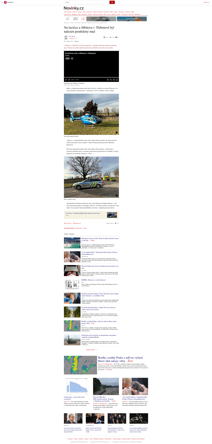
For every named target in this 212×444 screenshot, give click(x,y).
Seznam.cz (206, 2)
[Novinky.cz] (74, 8)
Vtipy (82, 282)
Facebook (70, 439)
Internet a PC (67, 14)
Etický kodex (108, 439)
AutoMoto (74, 14)
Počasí (118, 14)
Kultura (116, 12)
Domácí (80, 12)
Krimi (111, 12)
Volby (84, 12)
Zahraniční (89, 12)
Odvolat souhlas (126, 439)
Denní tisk (131, 14)
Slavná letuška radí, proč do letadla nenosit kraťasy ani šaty (99, 267)
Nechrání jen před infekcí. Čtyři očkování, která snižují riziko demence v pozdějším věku (99, 294)
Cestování (84, 14)
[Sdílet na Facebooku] (115, 223)
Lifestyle (127, 12)
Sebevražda (78, 228)
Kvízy (108, 14)
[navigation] (2, 2)
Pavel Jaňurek (72, 36)
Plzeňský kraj (84, 256)
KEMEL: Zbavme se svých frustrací (93, 280)
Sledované (137, 14)
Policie (85, 228)
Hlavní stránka (67, 12)
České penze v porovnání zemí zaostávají (74, 398)
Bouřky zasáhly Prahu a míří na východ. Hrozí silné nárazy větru (98, 322)
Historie (90, 14)
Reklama (81, 439)
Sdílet (113, 37)
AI (81, 242)
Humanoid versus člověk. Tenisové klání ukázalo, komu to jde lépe (100, 239)
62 (118, 37)
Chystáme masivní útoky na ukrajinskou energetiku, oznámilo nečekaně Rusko (98, 336)
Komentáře (106, 12)
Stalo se (74, 12)
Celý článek (109, 369)
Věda (79, 14)
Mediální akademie (99, 439)
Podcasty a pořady (98, 14)
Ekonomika (121, 12)
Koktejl (132, 12)
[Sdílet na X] (118, 223)
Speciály (113, 14)
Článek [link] (67, 55)
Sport (105, 14)
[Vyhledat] (112, 2)
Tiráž (91, 439)
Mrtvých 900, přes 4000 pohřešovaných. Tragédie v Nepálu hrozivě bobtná (103, 399)
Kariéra (87, 439)
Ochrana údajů (117, 439)
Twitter (75, 439)
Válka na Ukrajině (97, 12)
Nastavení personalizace (138, 439)
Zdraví (82, 298)
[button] (91, 66)
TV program (124, 14)
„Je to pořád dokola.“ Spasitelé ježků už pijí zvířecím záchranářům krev (99, 253)
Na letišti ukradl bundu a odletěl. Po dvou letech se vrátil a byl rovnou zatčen (98, 308)
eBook (106, 37)
